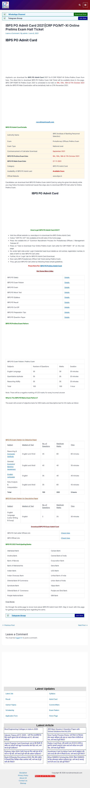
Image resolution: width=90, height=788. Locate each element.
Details (67, 277)
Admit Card (53, 699)
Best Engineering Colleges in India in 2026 (21, 729)
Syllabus (52, 694)
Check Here (65, 533)
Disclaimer (23, 773)
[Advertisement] (45, 782)
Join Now (82, 18)
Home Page (53, 716)
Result (8, 699)
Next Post (83, 625)
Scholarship (10, 710)
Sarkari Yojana (11, 705)
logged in (18, 638)
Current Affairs (54, 705)
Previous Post (8, 625)
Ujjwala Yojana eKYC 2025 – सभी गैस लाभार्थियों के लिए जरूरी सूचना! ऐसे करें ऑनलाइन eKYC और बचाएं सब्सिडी (22, 737)
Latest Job (9, 694)
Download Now (80, 14)
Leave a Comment (12, 33)
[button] (80, 5)
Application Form (12, 716)
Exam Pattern (54, 710)
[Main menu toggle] (85, 5)
